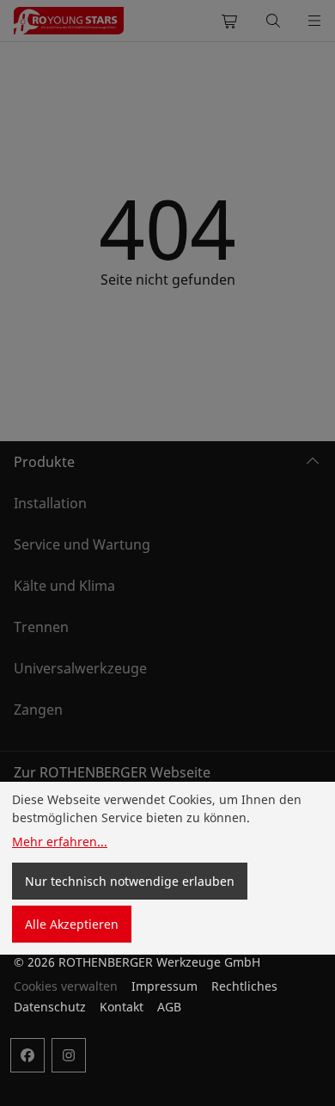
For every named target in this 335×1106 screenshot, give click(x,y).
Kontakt (121, 1006)
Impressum (164, 986)
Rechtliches (244, 986)
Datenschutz (50, 1006)
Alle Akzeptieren (72, 924)
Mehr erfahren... (59, 841)
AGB (169, 1006)
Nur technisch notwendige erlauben (129, 881)
